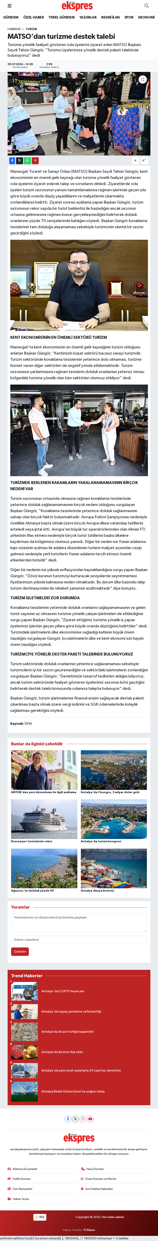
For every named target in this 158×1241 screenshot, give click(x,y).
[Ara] (146, 6)
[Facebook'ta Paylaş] (12, 160)
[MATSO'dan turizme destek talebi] (79, 114)
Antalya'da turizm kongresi (101, 841)
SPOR (129, 17)
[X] (75, 1119)
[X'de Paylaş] (19, 160)
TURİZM (31, 29)
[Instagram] (82, 1119)
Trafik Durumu (21, 1178)
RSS (41, 1217)
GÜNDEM (10, 17)
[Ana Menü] (10, 6)
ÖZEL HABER (33, 17)
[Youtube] (90, 1119)
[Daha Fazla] (35, 160)
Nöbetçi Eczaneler (25, 1169)
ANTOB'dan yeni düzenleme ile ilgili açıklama (43, 792)
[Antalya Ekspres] (77, 6)
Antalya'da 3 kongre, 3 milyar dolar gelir (110, 792)
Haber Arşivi (21, 1199)
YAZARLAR (87, 17)
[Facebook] (68, 1119)
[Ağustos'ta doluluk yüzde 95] (44, 868)
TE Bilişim (89, 1230)
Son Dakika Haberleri (99, 1188)
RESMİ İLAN (110, 17)
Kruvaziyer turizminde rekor (31, 841)
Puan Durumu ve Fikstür (101, 1178)
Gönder (20, 951)
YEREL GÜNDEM (61, 17)
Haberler (14, 29)
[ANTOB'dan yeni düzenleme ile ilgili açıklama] (44, 770)
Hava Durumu (95, 1169)
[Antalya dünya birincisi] (114, 868)
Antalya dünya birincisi (97, 890)
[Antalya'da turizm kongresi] (114, 819)
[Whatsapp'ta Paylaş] (27, 160)
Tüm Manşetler (22, 1188)
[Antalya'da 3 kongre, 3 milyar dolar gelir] (114, 770)
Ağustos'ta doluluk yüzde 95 (32, 890)
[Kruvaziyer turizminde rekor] (44, 819)
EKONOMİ (146, 17)
